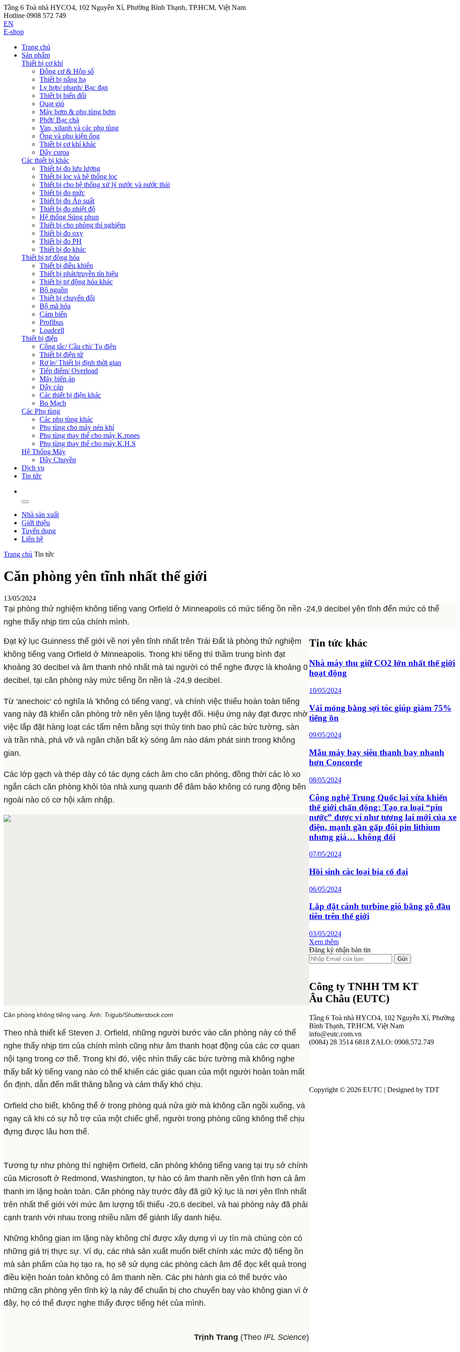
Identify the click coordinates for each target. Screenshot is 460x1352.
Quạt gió (52, 103)
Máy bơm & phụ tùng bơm (77, 112)
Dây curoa (54, 152)
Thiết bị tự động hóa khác (76, 282)
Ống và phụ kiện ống (70, 136)
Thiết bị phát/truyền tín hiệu (79, 273)
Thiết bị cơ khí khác (68, 144)
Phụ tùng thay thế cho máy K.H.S (88, 443)
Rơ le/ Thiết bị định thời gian (80, 362)
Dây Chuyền (58, 460)
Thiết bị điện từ (61, 354)
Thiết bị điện (40, 338)
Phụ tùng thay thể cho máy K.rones (90, 435)
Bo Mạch (53, 403)
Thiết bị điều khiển (66, 265)
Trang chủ (36, 47)
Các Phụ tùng (41, 411)
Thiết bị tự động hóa (51, 257)
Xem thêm (324, 942)
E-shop (14, 32)
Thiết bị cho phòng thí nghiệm (82, 225)
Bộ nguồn (54, 290)
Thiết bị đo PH (61, 241)
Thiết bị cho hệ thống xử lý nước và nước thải (105, 184)
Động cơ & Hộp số (67, 71)
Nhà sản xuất (40, 514)
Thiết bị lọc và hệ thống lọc (78, 176)
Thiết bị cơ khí (42, 63)
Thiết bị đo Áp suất (67, 201)
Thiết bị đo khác (63, 249)
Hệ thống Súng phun (69, 217)
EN (8, 23)
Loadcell (52, 330)
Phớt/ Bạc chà (59, 120)
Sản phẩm (36, 55)
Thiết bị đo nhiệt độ (67, 209)
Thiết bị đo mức (62, 192)
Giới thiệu (36, 523)
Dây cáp (51, 387)
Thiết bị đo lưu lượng (70, 168)
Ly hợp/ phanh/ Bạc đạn (74, 87)
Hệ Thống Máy (44, 451)
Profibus (51, 322)
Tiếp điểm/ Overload (69, 371)
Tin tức (32, 476)
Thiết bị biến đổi (63, 95)
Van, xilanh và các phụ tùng (79, 128)
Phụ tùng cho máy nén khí (77, 427)
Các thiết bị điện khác (70, 395)
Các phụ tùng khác (66, 419)
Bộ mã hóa (55, 306)
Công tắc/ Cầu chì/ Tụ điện (78, 346)
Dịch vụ (33, 468)
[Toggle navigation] (25, 501)
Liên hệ (32, 539)
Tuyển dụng (39, 531)
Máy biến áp (57, 379)
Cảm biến (53, 314)
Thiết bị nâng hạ (63, 79)
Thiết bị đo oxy (61, 233)
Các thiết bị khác (45, 160)
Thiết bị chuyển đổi (67, 298)
